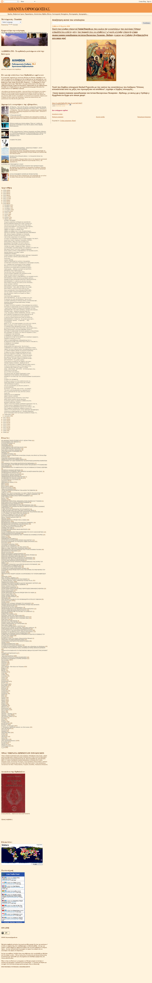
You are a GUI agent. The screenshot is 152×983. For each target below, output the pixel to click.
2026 (4, 190)
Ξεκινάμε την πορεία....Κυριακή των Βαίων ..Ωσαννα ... (17, 246)
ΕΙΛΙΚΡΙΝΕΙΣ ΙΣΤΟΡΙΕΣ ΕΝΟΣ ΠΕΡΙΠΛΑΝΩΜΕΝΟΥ (15, 495)
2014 (4, 422)
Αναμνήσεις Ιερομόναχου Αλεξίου (10, 458)
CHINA (3, 674)
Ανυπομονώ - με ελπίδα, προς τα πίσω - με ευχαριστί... (18, 388)
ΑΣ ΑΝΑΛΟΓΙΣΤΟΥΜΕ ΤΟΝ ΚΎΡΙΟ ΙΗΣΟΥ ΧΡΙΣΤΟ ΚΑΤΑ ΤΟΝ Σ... (21, 328)
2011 (4, 427)
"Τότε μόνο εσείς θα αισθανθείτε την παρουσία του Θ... (17, 390)
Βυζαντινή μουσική (6, 487)
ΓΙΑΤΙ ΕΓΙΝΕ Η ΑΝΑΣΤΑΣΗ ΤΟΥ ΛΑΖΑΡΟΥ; (15, 237)
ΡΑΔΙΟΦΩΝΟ (5, 612)
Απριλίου (6, 217)
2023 (4, 195)
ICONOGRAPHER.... (9, 387)
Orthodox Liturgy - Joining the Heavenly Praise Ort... (17, 311)
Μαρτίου (6, 218)
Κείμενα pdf (4, 537)
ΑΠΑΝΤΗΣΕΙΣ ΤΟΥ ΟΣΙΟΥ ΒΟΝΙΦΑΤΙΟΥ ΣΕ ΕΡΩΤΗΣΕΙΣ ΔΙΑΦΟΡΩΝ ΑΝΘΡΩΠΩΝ (24, 460)
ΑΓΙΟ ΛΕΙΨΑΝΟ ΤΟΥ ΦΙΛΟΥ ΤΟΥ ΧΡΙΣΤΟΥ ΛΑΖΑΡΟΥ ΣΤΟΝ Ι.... (20, 332)
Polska (3, 720)
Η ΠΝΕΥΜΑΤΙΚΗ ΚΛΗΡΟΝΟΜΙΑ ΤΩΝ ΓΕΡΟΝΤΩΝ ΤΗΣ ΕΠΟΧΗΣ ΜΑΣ (20, 512)
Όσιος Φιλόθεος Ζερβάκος (8, 577)
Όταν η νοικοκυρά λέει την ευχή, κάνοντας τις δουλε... (17, 391)
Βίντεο (3, 485)
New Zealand (5, 709)
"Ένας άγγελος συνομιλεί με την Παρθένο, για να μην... (18, 361)
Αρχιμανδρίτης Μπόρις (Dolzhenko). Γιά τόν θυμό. (16, 397)
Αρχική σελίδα (100, 117)
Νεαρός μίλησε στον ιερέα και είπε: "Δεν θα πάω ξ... (17, 346)
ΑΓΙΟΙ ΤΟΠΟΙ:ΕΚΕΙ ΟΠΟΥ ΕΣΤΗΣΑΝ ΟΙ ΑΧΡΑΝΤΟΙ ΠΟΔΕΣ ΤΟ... (21, 412)
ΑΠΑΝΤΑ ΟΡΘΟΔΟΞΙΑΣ (29, 9)
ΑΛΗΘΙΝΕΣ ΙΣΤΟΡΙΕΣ (7, 454)
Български (4, 742)
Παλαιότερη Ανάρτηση (144, 117)
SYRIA (3, 734)
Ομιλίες (3, 572)
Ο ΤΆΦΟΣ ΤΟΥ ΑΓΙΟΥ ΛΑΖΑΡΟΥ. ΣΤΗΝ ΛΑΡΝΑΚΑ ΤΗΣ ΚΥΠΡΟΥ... (21, 305)
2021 (4, 198)
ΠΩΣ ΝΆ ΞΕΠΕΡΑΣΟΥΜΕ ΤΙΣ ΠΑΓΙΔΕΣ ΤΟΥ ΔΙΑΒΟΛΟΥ (16, 611)
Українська (4, 744)
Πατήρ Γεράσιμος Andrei (8, 586)
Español (3, 686)
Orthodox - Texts (5, 715)
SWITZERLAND (5, 732)
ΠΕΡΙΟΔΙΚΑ (4, 598)
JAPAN (3, 701)
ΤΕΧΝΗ (3, 642)
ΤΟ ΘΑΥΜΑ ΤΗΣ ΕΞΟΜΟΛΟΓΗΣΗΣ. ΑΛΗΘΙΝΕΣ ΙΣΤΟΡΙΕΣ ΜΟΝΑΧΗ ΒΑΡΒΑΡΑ (23, 647)
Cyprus (3, 677)
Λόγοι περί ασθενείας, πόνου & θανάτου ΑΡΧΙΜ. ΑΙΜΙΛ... (18, 290)
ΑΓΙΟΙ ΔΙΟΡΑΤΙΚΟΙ (6, 446)
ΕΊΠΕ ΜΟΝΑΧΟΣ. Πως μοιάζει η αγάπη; (14, 359)
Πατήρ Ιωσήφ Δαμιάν (7, 591)
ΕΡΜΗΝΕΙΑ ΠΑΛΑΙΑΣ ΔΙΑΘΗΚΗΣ (10, 503)
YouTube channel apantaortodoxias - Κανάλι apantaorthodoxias (24, 32)
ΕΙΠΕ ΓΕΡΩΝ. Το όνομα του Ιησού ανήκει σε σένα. (16, 288)
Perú (2, 719)
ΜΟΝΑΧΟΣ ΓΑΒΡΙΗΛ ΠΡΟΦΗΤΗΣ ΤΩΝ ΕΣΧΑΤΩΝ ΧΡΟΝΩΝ (18, 555)
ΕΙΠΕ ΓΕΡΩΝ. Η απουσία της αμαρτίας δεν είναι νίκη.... (17, 285)
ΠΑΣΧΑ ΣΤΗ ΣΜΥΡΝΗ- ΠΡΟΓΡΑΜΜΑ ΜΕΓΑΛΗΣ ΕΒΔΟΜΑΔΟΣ (20, 232)
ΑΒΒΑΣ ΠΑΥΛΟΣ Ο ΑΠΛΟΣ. (11, 396)
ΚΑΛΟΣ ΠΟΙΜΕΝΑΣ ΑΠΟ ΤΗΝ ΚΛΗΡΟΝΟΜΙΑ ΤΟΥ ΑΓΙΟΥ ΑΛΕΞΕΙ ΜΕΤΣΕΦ (22, 532)
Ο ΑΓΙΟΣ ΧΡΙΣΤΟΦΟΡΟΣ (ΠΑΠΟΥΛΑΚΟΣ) (13, 560)
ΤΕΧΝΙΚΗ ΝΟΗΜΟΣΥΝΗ (8, 643)
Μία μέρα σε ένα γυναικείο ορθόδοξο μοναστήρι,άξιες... (17, 265)
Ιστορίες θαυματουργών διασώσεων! (11, 526)
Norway (3, 712)
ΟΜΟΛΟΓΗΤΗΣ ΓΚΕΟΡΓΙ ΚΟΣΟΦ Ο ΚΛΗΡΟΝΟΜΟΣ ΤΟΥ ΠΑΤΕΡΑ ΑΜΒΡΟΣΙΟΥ (23, 573)
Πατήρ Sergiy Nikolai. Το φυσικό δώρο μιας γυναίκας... (17, 382)
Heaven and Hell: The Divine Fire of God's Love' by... (17, 235)
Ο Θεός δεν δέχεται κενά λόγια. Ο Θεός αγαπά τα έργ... (18, 366)
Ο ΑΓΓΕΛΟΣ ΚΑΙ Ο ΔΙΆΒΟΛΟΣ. (12, 296)
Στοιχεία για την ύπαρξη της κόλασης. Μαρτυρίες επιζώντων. (17, 627)
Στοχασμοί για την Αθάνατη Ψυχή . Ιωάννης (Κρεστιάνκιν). (17, 631)
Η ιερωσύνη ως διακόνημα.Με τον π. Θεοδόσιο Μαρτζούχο (19, 411)
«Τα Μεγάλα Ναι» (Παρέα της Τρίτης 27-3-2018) (16, 367)
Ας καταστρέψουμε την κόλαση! (10, 479)
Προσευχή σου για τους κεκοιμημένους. (12, 607)
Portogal (3, 721)
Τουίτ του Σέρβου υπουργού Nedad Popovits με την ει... (18, 291)
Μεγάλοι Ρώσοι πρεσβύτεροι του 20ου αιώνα (13, 547)
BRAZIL (3, 670)
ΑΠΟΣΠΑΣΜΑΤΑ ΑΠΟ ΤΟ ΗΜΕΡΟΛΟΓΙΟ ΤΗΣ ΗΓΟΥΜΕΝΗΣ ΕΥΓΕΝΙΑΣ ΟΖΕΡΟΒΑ (24, 467)
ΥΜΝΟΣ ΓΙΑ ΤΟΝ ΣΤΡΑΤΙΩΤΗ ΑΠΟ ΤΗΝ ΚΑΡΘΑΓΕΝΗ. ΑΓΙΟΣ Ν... (21, 349)
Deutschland (4, 681)
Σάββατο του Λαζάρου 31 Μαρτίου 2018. (14, 229)
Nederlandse (5, 708)
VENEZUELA (5, 739)
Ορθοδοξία (58, 105)
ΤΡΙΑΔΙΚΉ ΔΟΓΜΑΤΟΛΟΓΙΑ (9, 653)
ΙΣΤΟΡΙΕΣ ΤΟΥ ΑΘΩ (6, 528)
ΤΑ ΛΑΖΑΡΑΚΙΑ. (8, 322)
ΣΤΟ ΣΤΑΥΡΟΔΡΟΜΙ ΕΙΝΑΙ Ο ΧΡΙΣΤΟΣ (12, 626)
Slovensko (4, 730)
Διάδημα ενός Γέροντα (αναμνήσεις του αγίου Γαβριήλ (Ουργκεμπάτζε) (20, 493)
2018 (4, 203)
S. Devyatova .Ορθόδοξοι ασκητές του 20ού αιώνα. (15, 727)
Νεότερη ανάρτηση (57, 117)
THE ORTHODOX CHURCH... (12, 384)
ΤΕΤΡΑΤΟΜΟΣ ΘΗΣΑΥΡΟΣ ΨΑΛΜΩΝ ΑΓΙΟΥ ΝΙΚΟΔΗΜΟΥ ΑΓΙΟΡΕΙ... (22, 262)
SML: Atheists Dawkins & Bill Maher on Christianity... (17, 234)
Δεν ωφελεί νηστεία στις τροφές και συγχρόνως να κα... (18, 356)
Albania (3, 661)
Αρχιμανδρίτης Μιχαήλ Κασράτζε (10, 475)
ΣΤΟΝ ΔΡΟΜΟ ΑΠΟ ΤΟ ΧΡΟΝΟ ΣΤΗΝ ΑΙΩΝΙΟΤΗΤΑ (15, 629)
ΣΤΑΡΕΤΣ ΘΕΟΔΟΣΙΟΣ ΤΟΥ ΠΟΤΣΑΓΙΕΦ (12, 623)
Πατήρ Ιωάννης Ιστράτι (7, 590)
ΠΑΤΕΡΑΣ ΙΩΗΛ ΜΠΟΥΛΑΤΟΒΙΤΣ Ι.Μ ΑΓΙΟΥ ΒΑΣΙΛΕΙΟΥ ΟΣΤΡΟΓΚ (19, 583)
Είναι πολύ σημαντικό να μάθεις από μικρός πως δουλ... (18, 353)
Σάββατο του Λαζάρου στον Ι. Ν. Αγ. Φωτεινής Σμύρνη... (18, 231)
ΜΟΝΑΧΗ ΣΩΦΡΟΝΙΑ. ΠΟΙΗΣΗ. (12, 402)
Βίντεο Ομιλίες (5, 486)
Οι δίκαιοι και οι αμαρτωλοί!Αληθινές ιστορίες (13, 568)
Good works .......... (9, 258)
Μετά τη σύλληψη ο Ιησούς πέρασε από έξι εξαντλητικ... (18, 325)
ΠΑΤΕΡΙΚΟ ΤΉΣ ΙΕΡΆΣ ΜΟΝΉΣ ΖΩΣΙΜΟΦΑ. (13, 584)
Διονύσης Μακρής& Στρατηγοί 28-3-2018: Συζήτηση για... (18, 223)
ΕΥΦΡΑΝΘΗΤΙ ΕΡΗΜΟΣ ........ (11, 253)
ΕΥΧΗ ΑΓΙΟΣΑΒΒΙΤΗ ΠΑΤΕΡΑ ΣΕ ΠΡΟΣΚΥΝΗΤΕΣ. (24, 174)
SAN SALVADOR (6, 728)
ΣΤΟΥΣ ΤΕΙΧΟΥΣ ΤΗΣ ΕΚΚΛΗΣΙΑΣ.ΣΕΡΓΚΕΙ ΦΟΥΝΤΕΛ (16, 630)
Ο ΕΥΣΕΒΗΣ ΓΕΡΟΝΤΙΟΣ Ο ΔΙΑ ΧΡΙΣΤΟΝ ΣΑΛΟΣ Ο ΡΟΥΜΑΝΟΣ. (19, 564)
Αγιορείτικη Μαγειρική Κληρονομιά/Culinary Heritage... (17, 302)
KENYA (3, 703)
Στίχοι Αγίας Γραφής (6, 625)
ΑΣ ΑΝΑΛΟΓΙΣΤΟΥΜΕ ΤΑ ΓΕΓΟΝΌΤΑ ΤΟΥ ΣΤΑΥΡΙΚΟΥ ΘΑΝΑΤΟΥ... (21, 337)
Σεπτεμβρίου (7, 209)
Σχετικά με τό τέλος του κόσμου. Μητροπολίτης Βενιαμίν (16, 638)
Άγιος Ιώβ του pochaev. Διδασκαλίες (11, 450)
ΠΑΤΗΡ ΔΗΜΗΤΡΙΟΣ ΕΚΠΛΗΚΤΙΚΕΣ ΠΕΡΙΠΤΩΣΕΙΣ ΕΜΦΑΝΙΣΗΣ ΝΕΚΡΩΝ (22, 588)
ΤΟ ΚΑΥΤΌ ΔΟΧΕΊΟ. (9, 344)
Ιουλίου (6, 212)
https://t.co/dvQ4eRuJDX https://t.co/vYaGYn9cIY (67, 103)
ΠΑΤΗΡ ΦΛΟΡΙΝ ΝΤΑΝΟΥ (8, 596)
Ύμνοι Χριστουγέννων (7, 656)
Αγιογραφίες (4, 444)
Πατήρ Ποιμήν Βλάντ (7, 594)
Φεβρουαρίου (7, 414)
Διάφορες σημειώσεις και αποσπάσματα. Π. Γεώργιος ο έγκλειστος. (19, 494)
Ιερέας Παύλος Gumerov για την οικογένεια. (15, 399)
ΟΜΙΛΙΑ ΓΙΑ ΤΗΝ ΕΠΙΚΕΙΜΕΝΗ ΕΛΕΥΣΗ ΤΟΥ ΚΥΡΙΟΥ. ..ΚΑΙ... (19, 406)
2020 (4, 200)
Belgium (3, 668)
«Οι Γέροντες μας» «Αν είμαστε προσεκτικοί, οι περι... (17, 373)
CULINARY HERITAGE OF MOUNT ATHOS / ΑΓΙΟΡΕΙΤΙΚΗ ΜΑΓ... (21, 300)
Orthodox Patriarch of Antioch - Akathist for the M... (17, 362)
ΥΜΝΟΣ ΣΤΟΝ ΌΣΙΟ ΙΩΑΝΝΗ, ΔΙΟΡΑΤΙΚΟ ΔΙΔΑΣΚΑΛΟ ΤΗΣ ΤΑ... (21, 403)
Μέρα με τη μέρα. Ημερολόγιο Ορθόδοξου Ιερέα (14, 548)
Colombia (4, 676)
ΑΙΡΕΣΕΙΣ (4, 452)
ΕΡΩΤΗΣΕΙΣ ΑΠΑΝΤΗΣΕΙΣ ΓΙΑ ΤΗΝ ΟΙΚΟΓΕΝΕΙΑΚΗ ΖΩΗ (17, 505)
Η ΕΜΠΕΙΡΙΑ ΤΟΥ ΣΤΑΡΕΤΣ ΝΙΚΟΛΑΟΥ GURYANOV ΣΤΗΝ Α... (20, 347)
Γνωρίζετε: (4, 491)
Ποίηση (3, 602)
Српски (63, 105)
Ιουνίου (6, 214)
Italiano (3, 700)
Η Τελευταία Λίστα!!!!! (15, 115)
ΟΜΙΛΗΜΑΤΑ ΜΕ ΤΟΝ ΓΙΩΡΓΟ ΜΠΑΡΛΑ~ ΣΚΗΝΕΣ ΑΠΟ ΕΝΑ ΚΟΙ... (21, 309)
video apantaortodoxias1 (8, 740)
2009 (4, 430)
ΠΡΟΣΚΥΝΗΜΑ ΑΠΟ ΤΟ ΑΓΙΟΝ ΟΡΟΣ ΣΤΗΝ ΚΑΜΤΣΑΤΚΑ (17, 608)
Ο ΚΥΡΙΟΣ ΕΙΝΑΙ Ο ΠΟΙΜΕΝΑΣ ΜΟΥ (11, 565)
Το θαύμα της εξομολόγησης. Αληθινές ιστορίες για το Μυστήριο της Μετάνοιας (23, 646)
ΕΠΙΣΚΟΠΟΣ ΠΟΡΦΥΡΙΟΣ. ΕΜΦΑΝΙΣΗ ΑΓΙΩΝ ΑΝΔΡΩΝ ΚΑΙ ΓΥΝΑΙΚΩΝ (21, 501)
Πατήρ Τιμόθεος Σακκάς (8, 595)
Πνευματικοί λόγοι (6, 600)
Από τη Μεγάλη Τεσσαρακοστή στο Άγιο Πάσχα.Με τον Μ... (19, 314)
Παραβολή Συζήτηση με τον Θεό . (12, 338)
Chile (2, 673)
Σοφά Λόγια (4, 619)
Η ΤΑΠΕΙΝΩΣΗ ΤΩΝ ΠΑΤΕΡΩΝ (12, 334)
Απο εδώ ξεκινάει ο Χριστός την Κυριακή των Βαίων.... (17, 293)
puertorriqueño (5, 723)
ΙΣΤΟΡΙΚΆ (4, 530)
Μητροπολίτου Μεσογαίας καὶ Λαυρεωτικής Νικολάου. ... (18, 244)
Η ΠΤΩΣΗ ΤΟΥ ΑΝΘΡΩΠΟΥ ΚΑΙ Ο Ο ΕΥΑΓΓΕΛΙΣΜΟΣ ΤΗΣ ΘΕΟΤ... (21, 238)
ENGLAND (4, 685)
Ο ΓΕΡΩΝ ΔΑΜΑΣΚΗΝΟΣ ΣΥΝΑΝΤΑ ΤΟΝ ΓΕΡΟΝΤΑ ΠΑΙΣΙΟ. (26, 166)
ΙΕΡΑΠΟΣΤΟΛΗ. (5, 521)
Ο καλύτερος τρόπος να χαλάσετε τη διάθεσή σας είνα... (18, 400)
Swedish (3, 731)
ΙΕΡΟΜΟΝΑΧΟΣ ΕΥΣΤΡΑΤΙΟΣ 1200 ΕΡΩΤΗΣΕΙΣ (14, 524)
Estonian (3, 688)
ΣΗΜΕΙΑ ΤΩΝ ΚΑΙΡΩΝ (7, 614)
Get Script (6, 922)
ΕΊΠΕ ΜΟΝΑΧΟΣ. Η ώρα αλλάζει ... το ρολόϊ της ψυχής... (18, 355)
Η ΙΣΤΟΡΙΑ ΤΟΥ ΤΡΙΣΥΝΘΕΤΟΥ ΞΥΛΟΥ (12, 164)
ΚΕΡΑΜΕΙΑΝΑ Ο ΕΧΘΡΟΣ (8, 538)
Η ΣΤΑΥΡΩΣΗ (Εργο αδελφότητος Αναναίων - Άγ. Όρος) (18, 326)
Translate (15, 25)
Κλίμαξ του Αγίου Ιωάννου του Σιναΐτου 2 (14, 275)
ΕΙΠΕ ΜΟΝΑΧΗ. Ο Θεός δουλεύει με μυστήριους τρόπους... (19, 278)
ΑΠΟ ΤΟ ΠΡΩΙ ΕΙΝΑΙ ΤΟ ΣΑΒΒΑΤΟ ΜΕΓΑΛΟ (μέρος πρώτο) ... (20, 364)
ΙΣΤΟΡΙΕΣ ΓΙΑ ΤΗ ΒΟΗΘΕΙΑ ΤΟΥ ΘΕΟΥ (12, 525)
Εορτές (3, 498)
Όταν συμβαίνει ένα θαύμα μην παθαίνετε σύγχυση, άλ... (18, 408)
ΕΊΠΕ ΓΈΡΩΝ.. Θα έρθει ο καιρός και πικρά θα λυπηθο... (18, 358)
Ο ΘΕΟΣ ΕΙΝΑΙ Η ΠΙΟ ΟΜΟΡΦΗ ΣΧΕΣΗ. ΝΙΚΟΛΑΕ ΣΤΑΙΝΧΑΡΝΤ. (21, 255)
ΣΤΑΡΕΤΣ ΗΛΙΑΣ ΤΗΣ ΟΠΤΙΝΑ (9, 622)
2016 (4, 419)
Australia (3, 664)
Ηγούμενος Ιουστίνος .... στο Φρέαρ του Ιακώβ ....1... (17, 228)
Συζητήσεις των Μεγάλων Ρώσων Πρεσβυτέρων (14, 633)
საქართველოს (5, 746)
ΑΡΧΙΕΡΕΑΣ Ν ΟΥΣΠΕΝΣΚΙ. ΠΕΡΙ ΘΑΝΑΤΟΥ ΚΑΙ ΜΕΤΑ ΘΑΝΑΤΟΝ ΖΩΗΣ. (21, 471)
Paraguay (4, 717)
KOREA (3, 704)
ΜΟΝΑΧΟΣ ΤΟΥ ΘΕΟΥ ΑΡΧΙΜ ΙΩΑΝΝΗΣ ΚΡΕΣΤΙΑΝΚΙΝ (16, 559)
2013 (4, 424)
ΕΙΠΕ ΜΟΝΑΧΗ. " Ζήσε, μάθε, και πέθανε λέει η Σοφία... (18, 287)
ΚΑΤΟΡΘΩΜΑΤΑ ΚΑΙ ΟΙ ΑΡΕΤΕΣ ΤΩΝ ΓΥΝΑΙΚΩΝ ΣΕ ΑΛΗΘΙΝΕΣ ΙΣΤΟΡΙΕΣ (22, 534)
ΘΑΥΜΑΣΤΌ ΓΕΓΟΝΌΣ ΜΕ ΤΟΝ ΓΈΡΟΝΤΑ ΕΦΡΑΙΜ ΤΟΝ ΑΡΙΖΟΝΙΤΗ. (22, 376)
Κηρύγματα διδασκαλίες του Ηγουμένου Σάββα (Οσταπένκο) (18, 541)
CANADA (4, 672)
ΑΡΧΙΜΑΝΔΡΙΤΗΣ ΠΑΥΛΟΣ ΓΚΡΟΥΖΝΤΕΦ (13, 477)
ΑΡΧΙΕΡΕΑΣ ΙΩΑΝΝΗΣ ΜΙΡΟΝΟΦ (10, 470)
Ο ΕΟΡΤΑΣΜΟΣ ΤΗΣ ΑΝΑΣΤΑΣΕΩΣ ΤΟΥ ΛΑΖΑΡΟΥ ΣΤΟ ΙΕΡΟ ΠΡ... (21, 247)
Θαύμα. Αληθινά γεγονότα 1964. (10, 517)
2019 (4, 202)
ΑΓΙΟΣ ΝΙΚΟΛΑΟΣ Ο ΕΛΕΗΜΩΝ (10, 451)
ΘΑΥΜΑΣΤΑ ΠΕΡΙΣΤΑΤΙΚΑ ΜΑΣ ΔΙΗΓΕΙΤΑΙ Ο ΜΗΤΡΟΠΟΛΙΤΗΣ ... (20, 279)
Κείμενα (3, 536)
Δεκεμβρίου (7, 205)
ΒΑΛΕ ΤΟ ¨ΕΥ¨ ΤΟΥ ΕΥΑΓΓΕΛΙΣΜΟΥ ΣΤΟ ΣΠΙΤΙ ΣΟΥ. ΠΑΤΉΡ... (20, 323)
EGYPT (3, 682)
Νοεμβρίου (7, 206)
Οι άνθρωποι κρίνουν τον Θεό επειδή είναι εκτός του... (17, 381)
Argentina (4, 662)
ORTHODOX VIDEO (7, 716)
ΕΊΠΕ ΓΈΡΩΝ (5, 497)
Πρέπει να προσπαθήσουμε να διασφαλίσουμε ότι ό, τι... (18, 340)
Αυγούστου (7, 211)
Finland (3, 689)
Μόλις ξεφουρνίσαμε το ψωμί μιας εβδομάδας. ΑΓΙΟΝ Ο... (18, 329)
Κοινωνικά (4, 542)
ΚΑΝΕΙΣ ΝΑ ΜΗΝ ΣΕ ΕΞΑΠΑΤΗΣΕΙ (11, 533)
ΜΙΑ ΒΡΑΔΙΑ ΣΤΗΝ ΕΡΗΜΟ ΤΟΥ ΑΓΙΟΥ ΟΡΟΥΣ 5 (16, 243)
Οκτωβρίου (7, 208)
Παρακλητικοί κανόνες (7, 581)
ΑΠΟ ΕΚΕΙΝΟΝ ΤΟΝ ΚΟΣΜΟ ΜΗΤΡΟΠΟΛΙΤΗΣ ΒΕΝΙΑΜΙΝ (17, 463)
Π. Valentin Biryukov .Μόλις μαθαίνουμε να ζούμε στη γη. (17, 580)
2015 (4, 421)
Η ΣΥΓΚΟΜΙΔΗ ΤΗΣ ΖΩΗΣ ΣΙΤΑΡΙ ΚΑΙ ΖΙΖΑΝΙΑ (14, 513)
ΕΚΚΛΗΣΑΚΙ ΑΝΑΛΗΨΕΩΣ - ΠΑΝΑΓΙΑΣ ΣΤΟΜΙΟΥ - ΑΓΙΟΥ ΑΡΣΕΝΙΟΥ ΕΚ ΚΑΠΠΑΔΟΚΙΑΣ (26, 148)
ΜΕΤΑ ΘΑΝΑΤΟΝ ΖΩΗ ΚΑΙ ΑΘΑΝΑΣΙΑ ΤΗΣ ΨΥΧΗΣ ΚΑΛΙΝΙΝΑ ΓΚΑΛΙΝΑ (21, 549)
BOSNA (3, 669)
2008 (4, 432)
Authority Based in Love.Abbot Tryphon (14, 252)
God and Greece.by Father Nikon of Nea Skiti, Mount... (18, 225)
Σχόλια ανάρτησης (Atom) (68, 120)
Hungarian (4, 693)
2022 (4, 197)
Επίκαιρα (3, 499)
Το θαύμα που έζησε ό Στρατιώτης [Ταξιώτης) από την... (18, 352)
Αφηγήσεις (4, 481)
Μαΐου (6, 215)
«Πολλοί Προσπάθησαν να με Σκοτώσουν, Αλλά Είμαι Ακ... (19, 226)
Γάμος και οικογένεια (7, 489)
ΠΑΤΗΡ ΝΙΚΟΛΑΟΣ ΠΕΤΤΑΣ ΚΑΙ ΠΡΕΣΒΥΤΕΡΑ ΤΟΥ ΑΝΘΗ (17, 592)
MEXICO (3, 707)
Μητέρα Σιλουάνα (6, 552)
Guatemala (4, 690)
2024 (4, 193)
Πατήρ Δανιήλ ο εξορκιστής (8, 587)
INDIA (3, 695)
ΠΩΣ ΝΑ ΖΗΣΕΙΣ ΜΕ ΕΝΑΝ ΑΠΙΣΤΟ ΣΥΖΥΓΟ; (13, 610)
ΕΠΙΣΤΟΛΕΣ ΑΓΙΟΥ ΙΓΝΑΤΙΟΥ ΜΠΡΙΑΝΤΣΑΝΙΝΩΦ (15, 502)
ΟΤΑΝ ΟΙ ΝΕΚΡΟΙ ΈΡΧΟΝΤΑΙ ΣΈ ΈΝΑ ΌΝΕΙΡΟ (14, 579)
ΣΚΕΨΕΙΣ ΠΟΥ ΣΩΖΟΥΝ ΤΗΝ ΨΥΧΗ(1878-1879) (15, 616)
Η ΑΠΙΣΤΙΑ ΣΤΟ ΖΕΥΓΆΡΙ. (10, 370)
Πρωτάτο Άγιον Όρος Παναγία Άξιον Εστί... (14, 272)
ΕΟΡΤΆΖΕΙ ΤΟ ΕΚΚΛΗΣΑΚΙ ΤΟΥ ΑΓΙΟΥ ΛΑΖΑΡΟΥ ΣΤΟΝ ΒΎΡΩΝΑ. (21, 306)
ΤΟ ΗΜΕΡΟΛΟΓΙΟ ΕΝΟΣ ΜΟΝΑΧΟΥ (11, 645)
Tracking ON (19, 922)
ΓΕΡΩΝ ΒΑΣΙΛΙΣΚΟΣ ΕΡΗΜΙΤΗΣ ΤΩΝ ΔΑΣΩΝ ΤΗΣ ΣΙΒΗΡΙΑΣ (18, 490)
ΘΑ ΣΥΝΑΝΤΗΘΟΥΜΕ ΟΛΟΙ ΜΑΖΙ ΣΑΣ (12, 516)
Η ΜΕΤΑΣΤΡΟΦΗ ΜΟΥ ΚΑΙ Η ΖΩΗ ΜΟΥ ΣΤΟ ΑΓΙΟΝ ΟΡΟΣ (17, 510)
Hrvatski (3, 692)
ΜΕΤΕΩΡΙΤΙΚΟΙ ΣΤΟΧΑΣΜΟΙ (9, 551)
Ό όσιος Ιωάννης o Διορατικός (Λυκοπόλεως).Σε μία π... (18, 405)
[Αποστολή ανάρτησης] (70, 104)
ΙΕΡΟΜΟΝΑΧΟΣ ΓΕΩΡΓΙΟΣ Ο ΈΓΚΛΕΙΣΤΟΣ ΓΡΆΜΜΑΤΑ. (17, 522)
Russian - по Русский (7, 725)
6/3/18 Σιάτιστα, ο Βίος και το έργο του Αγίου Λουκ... (17, 241)
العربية (3, 747)
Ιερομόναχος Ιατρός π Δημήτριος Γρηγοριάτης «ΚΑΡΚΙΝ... (18, 240)
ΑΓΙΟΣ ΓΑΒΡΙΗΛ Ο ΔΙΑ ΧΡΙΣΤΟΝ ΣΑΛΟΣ (12, 447)
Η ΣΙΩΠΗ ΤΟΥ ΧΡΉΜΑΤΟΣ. (11, 379)
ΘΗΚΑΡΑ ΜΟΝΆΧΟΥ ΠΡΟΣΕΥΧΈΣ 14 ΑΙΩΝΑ (14, 520)
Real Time (12, 922)
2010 (4, 429)
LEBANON (4, 705)
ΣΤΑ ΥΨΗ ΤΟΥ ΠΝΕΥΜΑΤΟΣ (9, 621)
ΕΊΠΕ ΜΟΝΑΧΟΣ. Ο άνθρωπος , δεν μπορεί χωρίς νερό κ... (19, 319)
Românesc (4, 724)
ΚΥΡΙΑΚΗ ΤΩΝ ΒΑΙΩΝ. (10, 220)
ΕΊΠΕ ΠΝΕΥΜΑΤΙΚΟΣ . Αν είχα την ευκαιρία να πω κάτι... (18, 297)
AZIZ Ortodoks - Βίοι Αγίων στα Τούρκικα (12, 666)
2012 (4, 425)
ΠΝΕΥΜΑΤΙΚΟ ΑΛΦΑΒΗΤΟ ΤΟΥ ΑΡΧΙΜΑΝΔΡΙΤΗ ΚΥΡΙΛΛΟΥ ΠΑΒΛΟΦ (21, 599)
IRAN (2, 696)
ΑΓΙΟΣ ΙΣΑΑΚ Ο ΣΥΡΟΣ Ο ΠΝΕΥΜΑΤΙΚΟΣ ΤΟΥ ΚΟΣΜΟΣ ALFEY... (21, 250)
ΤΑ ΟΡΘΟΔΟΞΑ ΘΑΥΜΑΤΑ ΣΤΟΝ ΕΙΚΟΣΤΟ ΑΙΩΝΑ (15, 641)
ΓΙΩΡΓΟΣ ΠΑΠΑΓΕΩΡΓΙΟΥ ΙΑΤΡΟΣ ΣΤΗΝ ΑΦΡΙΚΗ (17, 261)
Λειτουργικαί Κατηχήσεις (8, 544)
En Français (4, 684)
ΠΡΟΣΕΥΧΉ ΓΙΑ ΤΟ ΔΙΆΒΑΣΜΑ (12, 394)
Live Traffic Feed (13, 874)
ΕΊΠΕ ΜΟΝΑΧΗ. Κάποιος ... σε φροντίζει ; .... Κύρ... (17, 320)
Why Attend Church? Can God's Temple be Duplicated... (18, 249)
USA (2, 738)
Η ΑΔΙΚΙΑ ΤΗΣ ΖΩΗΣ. (15, 139)
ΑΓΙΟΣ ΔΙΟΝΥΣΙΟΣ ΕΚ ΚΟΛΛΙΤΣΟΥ (11, 448)
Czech (3, 678)
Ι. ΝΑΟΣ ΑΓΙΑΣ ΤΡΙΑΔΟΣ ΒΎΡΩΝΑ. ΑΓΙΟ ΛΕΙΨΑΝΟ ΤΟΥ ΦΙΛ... (20, 308)
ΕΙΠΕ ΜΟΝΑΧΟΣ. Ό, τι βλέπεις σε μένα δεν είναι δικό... (18, 281)
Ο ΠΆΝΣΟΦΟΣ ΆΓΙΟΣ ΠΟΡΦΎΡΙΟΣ (11, 567)
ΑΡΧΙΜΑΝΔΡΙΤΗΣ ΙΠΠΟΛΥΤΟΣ (10, 472)
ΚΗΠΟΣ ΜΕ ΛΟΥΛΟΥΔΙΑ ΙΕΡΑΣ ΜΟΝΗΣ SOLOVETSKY (16, 540)
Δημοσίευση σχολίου (57, 114)
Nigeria (3, 711)
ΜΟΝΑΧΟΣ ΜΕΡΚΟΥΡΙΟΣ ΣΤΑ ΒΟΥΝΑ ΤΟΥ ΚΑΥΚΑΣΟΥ (16, 557)
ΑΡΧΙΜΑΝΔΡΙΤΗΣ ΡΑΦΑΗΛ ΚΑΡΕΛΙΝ (11, 478)
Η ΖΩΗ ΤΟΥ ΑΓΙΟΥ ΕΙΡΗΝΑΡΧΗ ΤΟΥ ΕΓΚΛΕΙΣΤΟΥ (15, 509)
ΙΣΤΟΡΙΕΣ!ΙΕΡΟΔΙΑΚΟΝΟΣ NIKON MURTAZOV (14, 529)
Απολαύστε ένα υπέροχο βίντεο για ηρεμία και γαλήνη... (18, 267)
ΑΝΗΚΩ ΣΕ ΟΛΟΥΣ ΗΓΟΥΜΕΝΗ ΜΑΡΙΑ (12, 459)
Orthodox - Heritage (6, 713)
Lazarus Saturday (8, 259)
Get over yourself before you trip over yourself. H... (17, 385)
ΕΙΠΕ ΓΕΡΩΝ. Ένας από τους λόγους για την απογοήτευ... (18, 282)
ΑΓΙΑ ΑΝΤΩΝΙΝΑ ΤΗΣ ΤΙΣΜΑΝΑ (10, 442)
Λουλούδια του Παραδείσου (9, 545)
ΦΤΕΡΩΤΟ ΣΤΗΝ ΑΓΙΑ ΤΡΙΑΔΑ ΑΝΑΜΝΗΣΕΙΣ (14, 657)
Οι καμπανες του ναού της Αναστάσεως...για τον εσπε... (18, 299)
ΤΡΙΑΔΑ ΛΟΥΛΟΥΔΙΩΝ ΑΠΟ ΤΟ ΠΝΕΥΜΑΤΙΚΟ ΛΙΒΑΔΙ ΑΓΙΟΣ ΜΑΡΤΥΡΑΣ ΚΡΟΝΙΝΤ (24, 650)
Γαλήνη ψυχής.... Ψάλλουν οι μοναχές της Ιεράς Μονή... (18, 269)
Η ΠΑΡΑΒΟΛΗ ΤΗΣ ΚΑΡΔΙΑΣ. (11, 343)
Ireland (3, 697)
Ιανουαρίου (7, 416)
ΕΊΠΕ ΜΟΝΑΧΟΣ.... (9, 303)
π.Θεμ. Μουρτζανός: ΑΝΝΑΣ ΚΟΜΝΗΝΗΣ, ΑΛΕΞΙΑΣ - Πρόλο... (20, 312)
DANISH (3, 680)
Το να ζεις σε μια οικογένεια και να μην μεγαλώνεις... (17, 315)
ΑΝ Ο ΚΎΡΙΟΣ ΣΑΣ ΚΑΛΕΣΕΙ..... (12, 372)
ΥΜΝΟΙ (3, 654)
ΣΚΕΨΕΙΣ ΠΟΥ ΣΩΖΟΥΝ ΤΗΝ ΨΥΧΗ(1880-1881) (15, 618)
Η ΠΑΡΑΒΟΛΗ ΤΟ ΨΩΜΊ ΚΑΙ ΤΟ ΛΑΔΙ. (14, 335)
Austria (3, 665)
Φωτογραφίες (5, 660)
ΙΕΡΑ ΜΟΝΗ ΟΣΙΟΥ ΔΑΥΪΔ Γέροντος (13, 270)
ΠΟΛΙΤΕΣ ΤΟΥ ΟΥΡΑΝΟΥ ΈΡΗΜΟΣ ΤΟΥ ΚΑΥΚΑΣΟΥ (16, 603)
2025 (4, 192)
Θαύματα (3, 518)
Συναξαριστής (5, 637)
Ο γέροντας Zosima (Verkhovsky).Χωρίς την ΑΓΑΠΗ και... (18, 317)
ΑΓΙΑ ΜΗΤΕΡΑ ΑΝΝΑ (7, 443)
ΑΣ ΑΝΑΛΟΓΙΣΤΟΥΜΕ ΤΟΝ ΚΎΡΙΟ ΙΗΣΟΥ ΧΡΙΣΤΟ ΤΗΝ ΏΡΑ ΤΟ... (21, 341)
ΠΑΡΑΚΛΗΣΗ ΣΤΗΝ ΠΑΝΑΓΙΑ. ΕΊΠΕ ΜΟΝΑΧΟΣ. (16, 375)
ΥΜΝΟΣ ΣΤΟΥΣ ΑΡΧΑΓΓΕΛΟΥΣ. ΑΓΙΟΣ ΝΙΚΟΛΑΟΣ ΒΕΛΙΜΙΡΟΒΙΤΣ (21, 409)
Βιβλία (3, 483)
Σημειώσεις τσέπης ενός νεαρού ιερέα (11, 615)
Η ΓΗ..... (6, 378)
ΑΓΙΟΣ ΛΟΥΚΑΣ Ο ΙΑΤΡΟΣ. (11, 284)
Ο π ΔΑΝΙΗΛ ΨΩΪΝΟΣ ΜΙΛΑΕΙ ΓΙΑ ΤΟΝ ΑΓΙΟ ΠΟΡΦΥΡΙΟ (18, 350)
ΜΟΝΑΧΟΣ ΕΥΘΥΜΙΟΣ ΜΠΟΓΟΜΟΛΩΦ (12, 556)
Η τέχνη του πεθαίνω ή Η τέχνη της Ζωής (12, 514)
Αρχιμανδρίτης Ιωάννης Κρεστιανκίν (11, 474)
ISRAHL (3, 699)
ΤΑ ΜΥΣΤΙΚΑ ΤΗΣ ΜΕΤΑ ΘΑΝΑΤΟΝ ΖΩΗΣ (12, 639)
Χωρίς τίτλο (7, 393)
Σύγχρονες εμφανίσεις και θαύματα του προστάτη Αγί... (17, 222)
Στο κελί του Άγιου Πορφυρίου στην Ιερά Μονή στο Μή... (18, 273)
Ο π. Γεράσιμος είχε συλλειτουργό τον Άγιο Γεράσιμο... (17, 264)
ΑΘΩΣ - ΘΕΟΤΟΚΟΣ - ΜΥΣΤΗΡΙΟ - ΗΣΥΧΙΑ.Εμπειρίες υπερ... (20, 369)
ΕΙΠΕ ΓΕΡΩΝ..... (8, 294)
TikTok (3, 735)
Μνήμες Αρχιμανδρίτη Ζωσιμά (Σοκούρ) (12, 553)
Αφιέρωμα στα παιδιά (7, 482)
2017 (4, 417)
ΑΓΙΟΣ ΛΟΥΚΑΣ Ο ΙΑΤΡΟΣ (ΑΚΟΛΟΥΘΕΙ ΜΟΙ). (16, 256)
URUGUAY (4, 736)
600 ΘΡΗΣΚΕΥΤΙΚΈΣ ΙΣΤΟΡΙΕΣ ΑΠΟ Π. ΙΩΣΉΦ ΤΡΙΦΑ (16, 440)
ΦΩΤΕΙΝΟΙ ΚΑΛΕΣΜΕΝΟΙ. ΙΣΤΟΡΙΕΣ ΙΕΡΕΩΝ (14, 658)
